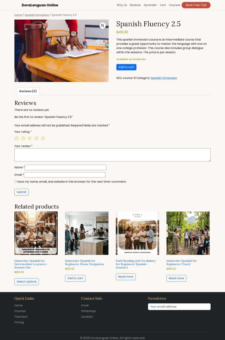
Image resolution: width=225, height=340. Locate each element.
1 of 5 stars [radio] (17, 139)
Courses (174, 5)
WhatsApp (88, 311)
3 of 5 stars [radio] (31, 139)
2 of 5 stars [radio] (24, 139)
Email (19, 175)
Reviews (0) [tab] (28, 91)
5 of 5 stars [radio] (44, 139)
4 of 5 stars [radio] (37, 139)
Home (18, 15)
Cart (163, 5)
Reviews (135, 5)
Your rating (23, 132)
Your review (23, 146)
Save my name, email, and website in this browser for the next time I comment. (71, 182)
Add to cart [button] (75, 278)
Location (87, 317)
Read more (125, 277)
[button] (102, 25)
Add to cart (126, 67)
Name (19, 167)
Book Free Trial (196, 5)
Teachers (21, 317)
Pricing (19, 322)
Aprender (150, 5)
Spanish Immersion (37, 15)
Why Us (122, 5)
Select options (27, 282)
